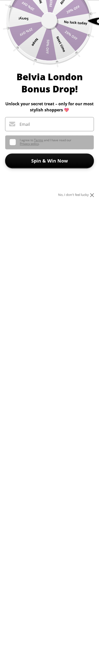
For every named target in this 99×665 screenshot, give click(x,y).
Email (25, 124)
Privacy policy (29, 144)
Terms (38, 140)
